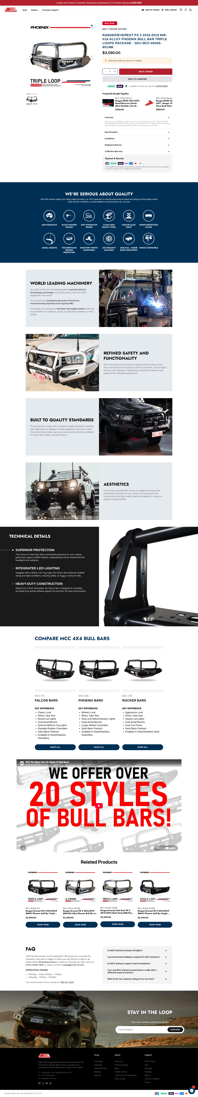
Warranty (148, 1068)
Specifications (111, 132)
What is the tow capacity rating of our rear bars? (130, 979)
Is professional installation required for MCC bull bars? (133, 957)
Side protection (100, 1068)
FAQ (146, 1065)
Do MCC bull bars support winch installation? (128, 963)
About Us (118, 1061)
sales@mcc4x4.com (48, 1078)
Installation (109, 138)
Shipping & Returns (113, 145)
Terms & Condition (152, 1079)
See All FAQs (67, 982)
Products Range (121, 1065)
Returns (148, 1075)
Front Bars (98, 1061)
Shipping (148, 1072)
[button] (181, 9)
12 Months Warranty (114, 151)
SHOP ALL (55, 747)
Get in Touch (150, 1061)
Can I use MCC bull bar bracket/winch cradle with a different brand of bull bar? (132, 971)
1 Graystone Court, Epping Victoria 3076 (56, 1072)
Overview (109, 117)
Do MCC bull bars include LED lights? (125, 950)
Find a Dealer (171, 10)
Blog (116, 1068)
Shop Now (136, 3)
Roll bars (97, 1072)
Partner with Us (121, 1072)
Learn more (161, 86)
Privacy (148, 1082)
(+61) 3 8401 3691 (47, 1075)
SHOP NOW (43, 925)
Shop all (97, 1075)
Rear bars (98, 1065)
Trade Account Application (126, 1075)
